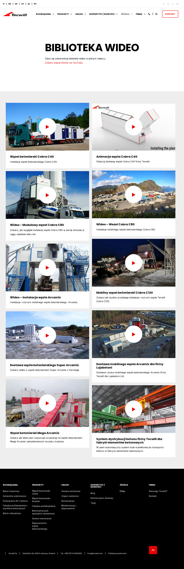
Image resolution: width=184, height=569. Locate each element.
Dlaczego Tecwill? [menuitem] (158, 491)
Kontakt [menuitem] (153, 496)
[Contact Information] (149, 13)
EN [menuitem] (9, 4)
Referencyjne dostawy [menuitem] (102, 498)
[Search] (156, 14)
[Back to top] (153, 550)
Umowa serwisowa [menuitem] (70, 491)
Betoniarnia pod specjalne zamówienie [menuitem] (43, 512)
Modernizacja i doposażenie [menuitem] (68, 507)
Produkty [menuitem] (63, 14)
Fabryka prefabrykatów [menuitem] (43, 506)
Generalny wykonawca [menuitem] (14, 496)
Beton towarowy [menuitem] (11, 491)
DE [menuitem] (16, 4)
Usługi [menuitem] (79, 14)
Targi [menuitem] (93, 503)
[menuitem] (29, 4)
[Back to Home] (15, 14)
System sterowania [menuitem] (41, 518)
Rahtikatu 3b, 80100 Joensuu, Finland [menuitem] (39, 553)
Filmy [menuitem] (122, 491)
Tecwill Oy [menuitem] (12, 553)
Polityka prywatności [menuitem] (117, 553)
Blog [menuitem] (93, 493)
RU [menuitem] (35, 4)
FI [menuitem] (3, 4)
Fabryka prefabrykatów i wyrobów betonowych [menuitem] (15, 507)
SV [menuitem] (22, 4)
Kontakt (170, 14)
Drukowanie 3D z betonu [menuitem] (15, 501)
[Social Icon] (164, 4)
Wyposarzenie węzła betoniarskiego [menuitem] (39, 526)
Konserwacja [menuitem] (67, 501)
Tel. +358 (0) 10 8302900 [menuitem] (71, 553)
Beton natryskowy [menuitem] (12, 513)
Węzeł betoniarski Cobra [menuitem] (41, 492)
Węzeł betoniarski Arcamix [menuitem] (41, 499)
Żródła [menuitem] (125, 14)
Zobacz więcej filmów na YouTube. (64, 62)
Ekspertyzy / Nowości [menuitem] (102, 14)
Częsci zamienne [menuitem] (70, 496)
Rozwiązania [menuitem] (43, 14)
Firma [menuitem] (139, 14)
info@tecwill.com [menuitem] (95, 553)
